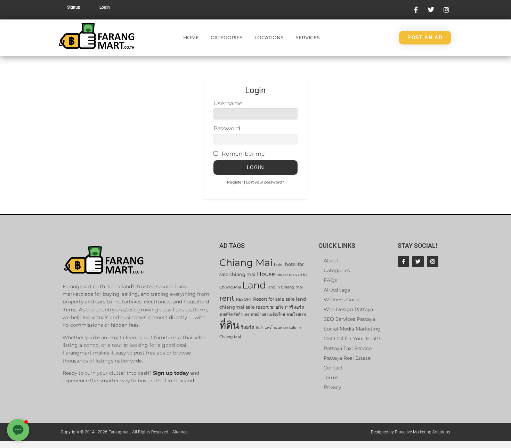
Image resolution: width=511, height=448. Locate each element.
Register (235, 182)
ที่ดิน (229, 325)
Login (104, 7)
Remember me (243, 153)
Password (226, 128)
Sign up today (171, 373)
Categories (227, 37)
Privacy (332, 387)
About (331, 261)
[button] (18, 430)
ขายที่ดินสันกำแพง (234, 314)
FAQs (330, 280)
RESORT (244, 299)
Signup (73, 7)
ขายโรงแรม (296, 314)
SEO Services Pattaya (349, 319)
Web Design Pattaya (348, 309)
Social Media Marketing (352, 329)
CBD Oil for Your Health (353, 338)
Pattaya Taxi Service (348, 348)
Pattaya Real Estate (347, 358)
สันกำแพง (263, 327)
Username (228, 103)
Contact (333, 368)
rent (227, 298)
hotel (279, 264)
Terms (331, 377)
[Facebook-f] (403, 261)
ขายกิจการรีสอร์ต (287, 307)
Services (307, 37)
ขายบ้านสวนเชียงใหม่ (267, 314)
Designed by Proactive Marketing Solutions (410, 432)
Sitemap (180, 432)
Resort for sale (268, 299)
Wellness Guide (342, 299)
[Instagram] (432, 261)
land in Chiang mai (285, 287)
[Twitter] (418, 261)
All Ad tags (337, 290)
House (266, 274)
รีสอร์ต (247, 327)
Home (191, 37)
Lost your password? (265, 182)
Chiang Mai (246, 262)
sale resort (257, 307)
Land (254, 285)
